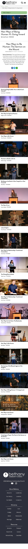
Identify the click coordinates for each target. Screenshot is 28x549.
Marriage (9, 519)
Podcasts (19, 528)
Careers (19, 532)
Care (19, 508)
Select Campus (6, 12)
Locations (18, 496)
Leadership (18, 493)
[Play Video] (14, 22)
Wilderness (18, 519)
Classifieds (18, 535)
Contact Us (18, 500)
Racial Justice (19, 516)
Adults (9, 516)
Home (2, 6)
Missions (19, 512)
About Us (9, 493)
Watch (6, 6)
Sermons (9, 528)
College (9, 512)
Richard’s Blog (9, 535)
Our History (9, 496)
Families (9, 508)
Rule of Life (9, 532)
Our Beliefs (9, 500)
